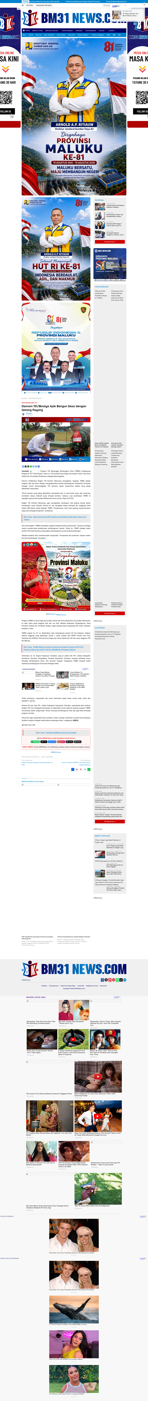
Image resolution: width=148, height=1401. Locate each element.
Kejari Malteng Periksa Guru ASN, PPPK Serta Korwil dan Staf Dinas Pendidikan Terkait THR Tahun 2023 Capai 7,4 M (115, 873)
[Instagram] (109, 982)
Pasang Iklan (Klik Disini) (43, 5)
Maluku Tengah (83, 35)
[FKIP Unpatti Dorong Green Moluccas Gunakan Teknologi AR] (38, 861)
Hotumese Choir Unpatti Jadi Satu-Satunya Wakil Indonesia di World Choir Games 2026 (117, 445)
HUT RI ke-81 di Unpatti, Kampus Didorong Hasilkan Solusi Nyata (64, 1)
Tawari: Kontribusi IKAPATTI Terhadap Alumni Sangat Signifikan (76, 762)
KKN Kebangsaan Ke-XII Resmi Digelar (115, 866)
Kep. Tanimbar (49, 35)
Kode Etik (81, 988)
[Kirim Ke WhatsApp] (88, 769)
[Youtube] (113, 982)
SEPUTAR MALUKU (51, 31)
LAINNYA (111, 31)
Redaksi (29, 413)
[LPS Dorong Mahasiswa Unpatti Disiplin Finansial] (74, 861)
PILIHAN (101, 31)
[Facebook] (102, 982)
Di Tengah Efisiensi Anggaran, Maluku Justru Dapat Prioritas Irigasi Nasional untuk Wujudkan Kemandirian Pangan (115, 234)
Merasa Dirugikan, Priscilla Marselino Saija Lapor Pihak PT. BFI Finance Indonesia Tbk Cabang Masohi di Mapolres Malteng (115, 889)
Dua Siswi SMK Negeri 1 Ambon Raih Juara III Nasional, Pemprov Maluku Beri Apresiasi (116, 224)
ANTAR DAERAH (67, 31)
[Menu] (23, 5)
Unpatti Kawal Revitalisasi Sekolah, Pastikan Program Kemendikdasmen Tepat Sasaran (115, 206)
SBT (119, 35)
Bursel (31, 35)
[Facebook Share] (72, 769)
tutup (18, 8)
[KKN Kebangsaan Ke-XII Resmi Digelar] (108, 861)
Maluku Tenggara (98, 35)
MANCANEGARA (90, 31)
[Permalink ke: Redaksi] (23, 414)
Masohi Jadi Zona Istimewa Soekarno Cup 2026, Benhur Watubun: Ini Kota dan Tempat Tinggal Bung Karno (110, 794)
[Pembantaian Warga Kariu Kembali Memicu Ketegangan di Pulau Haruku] (100, 854)
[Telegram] (124, 982)
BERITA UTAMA (38, 31)
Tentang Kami (53, 988)
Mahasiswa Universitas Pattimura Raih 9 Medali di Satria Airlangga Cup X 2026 (108, 801)
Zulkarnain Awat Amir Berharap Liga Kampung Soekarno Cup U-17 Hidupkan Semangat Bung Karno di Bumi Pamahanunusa (108, 787)
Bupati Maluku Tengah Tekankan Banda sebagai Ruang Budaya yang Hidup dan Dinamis (108, 815)
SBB (114, 35)
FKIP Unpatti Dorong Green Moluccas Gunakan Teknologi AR (37, 939)
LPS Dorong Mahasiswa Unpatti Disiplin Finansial (73, 939)
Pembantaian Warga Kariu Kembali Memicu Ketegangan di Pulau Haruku (115, 854)
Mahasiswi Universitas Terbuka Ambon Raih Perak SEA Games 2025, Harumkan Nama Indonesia (109, 808)
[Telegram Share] (84, 769)
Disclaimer (103, 988)
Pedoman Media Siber (68, 988)
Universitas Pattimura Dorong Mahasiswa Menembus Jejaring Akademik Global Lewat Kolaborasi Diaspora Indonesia (101, 605)
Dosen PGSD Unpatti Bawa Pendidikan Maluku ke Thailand (102, 445)
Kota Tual (71, 35)
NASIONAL (79, 31)
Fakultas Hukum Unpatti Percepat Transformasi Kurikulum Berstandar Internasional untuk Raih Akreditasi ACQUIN (117, 605)
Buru (24, 35)
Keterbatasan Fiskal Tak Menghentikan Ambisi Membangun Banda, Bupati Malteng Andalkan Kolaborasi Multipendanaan (115, 215)
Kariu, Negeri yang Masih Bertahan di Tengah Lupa (115, 846)
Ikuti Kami (30, 5)
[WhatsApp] (117, 982)
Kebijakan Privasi (92, 988)
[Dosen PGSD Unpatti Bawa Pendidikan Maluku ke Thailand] (102, 365)
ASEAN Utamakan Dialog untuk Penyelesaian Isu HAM (37, 762)
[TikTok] (121, 982)
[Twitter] (106, 982)
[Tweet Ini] (76, 769)
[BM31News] (74, 18)
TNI (36, 403)
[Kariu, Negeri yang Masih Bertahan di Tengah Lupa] (110, 841)
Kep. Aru (38, 35)
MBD (108, 35)
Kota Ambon (61, 35)
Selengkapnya (109, 242)
